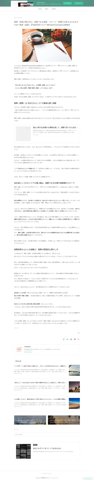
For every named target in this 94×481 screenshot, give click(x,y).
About (46, 9)
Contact (54, 9)
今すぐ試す (67, 3)
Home (39, 9)
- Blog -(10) (16, 328)
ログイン (78, 3)
